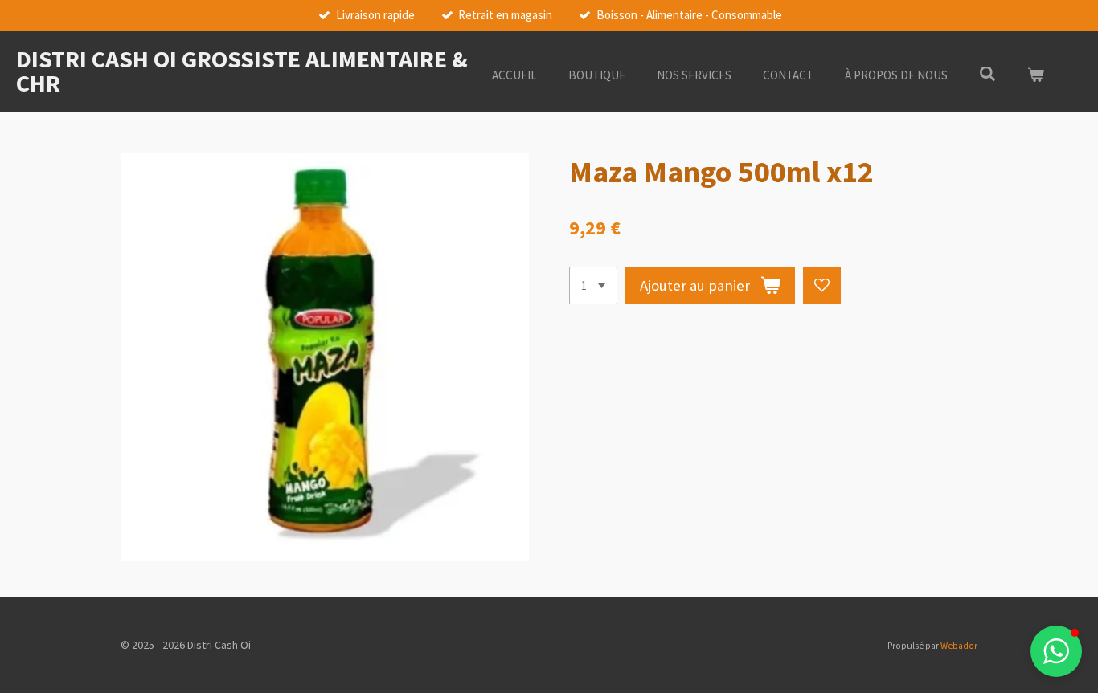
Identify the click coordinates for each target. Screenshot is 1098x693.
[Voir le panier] (1036, 76)
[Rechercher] (987, 74)
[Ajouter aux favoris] (822, 285)
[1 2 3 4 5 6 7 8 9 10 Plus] (593, 285)
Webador (958, 645)
